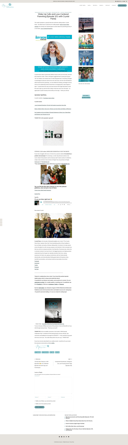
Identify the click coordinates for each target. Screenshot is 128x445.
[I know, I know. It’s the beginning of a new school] (90, 92)
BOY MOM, (41, 287)
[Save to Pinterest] (1, 222)
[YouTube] (124, 1)
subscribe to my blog (39, 282)
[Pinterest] (120, 1)
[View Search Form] (126, 1)
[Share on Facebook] (1, 220)
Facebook (37, 261)
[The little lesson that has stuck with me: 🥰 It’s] (90, 87)
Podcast (108, 5)
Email (49, 397)
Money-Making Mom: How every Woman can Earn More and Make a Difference (53, 108)
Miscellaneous (48, 12)
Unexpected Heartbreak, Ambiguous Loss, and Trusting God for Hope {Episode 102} (63, 362)
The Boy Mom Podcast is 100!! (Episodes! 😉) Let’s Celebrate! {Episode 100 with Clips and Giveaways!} (41, 363)
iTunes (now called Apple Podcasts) (43, 190)
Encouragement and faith (40, 12)
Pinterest (37, 267)
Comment (37, 375)
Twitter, (56, 284)
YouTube (36, 269)
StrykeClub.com (45, 161)
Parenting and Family (56, 12)
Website (63, 397)
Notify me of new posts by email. (43, 403)
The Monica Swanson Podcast (66, 12)
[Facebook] (116, 1)
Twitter (36, 265)
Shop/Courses (122, 5)
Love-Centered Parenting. (47, 28)
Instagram (37, 263)
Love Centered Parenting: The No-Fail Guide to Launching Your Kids (50, 105)
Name (37, 397)
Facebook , (39, 284)
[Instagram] (118, 1)
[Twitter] (122, 1)
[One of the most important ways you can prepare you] (82, 87)
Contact (114, 5)
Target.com (37, 161)
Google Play (37, 193)
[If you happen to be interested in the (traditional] (82, 92)
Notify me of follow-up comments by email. (46, 401)
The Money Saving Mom (48, 98)
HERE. (53, 343)
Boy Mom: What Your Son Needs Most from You (53, 323)
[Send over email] (1, 225)
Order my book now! (64, 1)
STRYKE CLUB (38, 151)
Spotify (36, 197)
